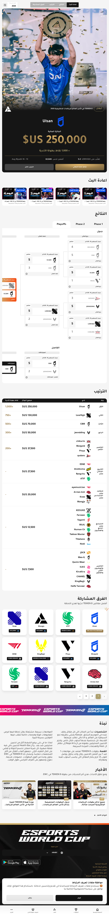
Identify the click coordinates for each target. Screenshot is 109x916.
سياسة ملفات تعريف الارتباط (96, 876)
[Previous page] (104, 696)
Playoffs (61, 224)
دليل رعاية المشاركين (99, 873)
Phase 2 (80, 224)
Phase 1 (98, 224)
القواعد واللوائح (101, 870)
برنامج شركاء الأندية (100, 867)
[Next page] (79, 696)
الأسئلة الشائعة (101, 864)
